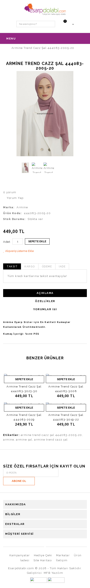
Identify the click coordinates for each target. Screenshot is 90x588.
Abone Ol (19, 481)
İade (62, 266)
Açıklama (45, 293)
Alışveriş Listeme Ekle (19, 251)
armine (8, 439)
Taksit (12, 266)
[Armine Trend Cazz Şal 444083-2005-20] (45, 113)
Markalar (63, 555)
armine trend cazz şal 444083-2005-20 (51, 435)
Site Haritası (42, 560)
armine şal (24, 439)
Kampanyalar (19, 555)
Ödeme (47, 266)
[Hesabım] (73, 24)
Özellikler (45, 301)
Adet (6, 241)
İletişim (62, 560)
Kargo (29, 266)
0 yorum (9, 192)
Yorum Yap (15, 197)
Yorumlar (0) (45, 309)
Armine (22, 207)
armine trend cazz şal (51, 439)
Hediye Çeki (43, 555)
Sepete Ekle (37, 241)
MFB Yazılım (53, 572)
